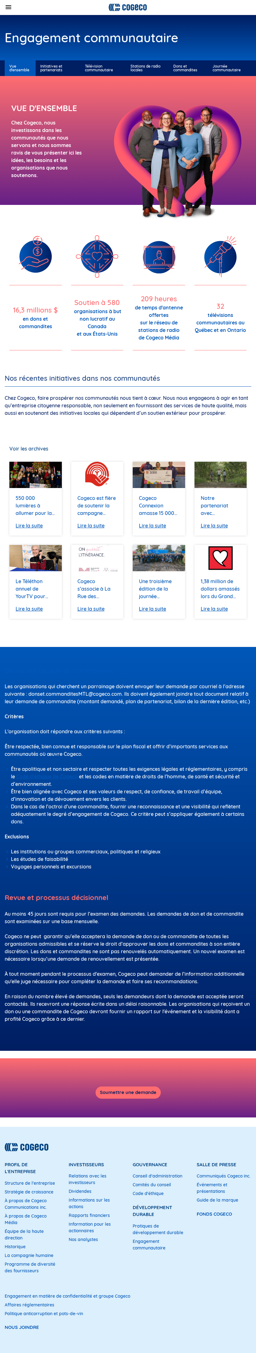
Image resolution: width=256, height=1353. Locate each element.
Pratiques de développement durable (158, 1229)
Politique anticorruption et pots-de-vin (44, 1313)
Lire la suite (29, 525)
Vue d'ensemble (19, 68)
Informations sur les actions (89, 1203)
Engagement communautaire (149, 1245)
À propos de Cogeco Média (26, 1219)
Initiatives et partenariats (51, 68)
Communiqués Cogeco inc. (223, 1176)
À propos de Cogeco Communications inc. (26, 1204)
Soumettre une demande (128, 1092)
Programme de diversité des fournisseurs (30, 1267)
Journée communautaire (227, 68)
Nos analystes (83, 1239)
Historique (15, 1246)
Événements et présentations (212, 1188)
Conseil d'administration (157, 1176)
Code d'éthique (148, 1193)
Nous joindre (22, 1327)
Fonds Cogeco (214, 1214)
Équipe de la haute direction (24, 1234)
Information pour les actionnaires (90, 1227)
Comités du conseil (152, 1185)
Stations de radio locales (145, 68)
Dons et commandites (185, 68)
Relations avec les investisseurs (87, 1179)
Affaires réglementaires (29, 1305)
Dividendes (80, 1191)
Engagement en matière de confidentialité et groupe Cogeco (67, 1296)
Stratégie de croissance (29, 1192)
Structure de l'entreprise (30, 1183)
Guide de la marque (217, 1200)
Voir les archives (28, 448)
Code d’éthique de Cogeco (47, 776)
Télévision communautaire (99, 68)
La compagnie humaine (29, 1255)
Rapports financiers (89, 1215)
